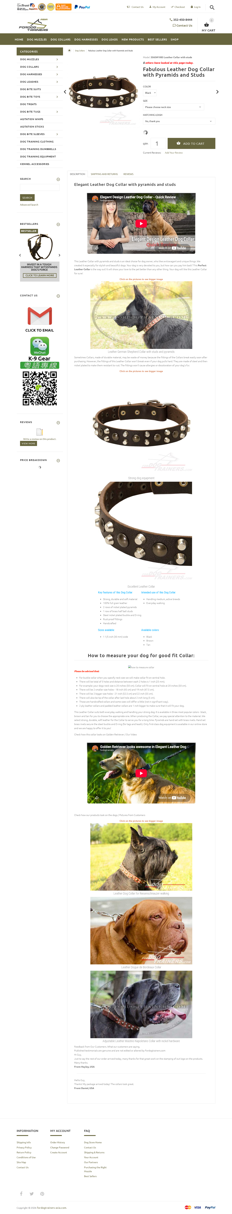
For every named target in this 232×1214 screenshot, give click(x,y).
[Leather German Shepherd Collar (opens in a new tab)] (141, 314)
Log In (197, 6)
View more (28, 443)
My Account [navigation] (159, 6)
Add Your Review (174, 152)
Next (59, 254)
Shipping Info (24, 1142)
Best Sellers (90, 1176)
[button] (212, 7)
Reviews (128, 173)
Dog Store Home (93, 1142)
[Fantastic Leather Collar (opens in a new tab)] (141, 424)
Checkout (180, 6)
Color (147, 86)
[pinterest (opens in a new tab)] (42, 1194)
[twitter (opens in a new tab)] (31, 1194)
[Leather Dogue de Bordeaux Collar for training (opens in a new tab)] (141, 930)
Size (145, 100)
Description (77, 173)
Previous (20, 254)
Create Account (58, 1152)
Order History (57, 1142)
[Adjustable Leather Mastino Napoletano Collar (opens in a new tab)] (141, 1004)
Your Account (91, 1157)
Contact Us (184, 25)
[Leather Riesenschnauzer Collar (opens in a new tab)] (141, 856)
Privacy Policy (24, 1147)
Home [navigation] (69, 50)
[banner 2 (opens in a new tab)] (39, 254)
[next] (217, 92)
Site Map (21, 1162)
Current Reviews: (152, 152)
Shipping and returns (104, 173)
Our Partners (91, 1162)
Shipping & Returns (94, 1152)
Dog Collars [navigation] (80, 50)
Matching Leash (152, 114)
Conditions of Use (26, 1157)
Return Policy (24, 1152)
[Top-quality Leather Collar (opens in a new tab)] (141, 532)
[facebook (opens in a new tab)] (21, 1194)
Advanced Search (29, 204)
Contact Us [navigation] (138, 6)
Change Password (59, 1147)
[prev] (65, 92)
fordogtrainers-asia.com (51, 1207)
